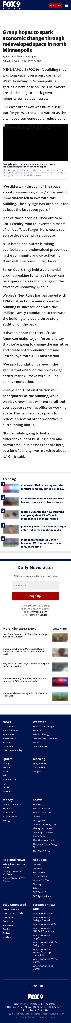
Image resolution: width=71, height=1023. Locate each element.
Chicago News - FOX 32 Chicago (14, 873)
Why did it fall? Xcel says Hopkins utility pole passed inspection (26, 665)
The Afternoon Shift (43, 840)
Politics (6, 742)
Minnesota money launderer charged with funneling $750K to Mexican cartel (25, 680)
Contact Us (39, 864)
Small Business (11, 816)
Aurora (6, 791)
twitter (35, 986)
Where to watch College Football (41, 919)
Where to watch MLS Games (44, 967)
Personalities (40, 872)
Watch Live (55, 5)
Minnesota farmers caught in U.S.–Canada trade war (25, 694)
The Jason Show (41, 808)
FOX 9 (21, 56)
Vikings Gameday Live (44, 824)
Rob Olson (11, 56)
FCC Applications (42, 896)
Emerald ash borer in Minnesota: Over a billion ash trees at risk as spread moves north (23, 651)
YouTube (7, 937)
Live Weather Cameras (45, 738)
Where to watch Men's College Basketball (45, 944)
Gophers (7, 767)
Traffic (36, 742)
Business (7, 808)
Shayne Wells (40, 763)
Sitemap (37, 884)
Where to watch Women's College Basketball (42, 952)
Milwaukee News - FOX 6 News (15, 866)
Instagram (8, 925)
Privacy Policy (39, 611)
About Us (40, 860)
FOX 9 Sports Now (43, 832)
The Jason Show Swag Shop (45, 846)
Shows (37, 800)
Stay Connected (14, 905)
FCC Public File (40, 892)
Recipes (37, 771)
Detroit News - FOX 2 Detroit (14, 880)
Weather (39, 722)
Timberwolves (10, 779)
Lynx (5, 783)
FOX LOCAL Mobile (13, 913)
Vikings (6, 763)
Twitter (6, 929)
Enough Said (39, 820)
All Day (36, 816)
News (7, 722)
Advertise (38, 888)
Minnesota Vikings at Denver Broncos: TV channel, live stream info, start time (41, 543)
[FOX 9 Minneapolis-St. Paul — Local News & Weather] (12, 5)
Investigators (10, 738)
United (6, 787)
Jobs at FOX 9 (40, 876)
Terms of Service (37, 614)
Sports (7, 759)
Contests (37, 868)
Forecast (37, 730)
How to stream (11, 909)
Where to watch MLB (44, 924)
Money (8, 800)
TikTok (6, 933)
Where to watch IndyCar (41, 937)
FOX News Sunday (12, 750)
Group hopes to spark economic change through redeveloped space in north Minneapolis (30, 165)
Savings (7, 820)
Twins (6, 771)
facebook (29, 986)
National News (10, 730)
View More (60, 629)
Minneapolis (31, 56)
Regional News (14, 860)
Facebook (8, 921)
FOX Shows (39, 804)
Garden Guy (39, 767)
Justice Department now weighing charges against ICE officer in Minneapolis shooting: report (42, 515)
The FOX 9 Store (42, 851)
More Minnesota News (19, 629)
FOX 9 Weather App (43, 726)
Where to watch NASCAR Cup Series (43, 930)
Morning (39, 759)
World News (9, 734)
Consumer (8, 746)
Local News (9, 726)
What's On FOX (41, 880)
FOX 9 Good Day (42, 812)
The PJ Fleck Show (43, 828)
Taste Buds (39, 836)
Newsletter (8, 917)
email (41, 986)
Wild (5, 775)
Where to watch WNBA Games (45, 960)
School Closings (41, 734)
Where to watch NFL (44, 913)
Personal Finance (12, 804)
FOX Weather (40, 746)
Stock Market (10, 812)
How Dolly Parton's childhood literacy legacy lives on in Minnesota (26, 635)
